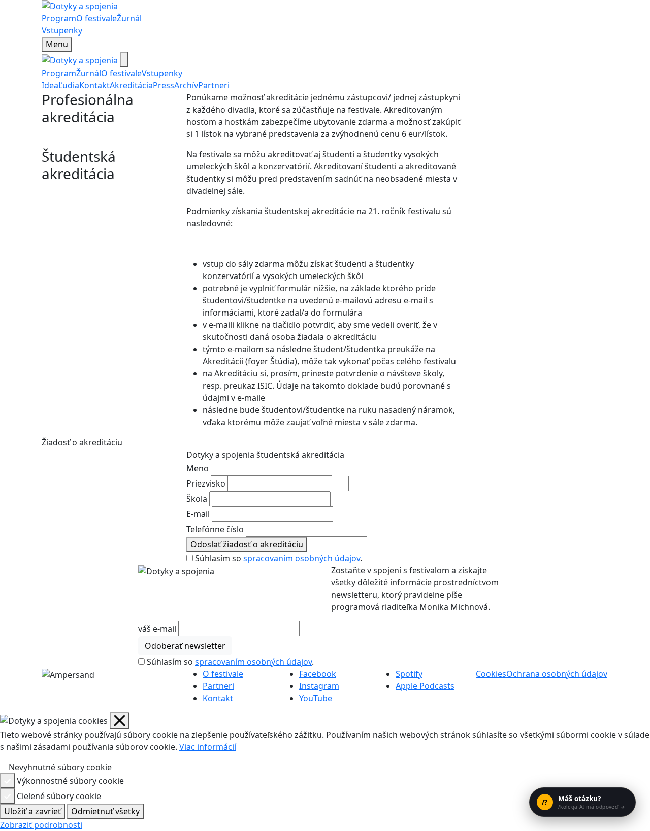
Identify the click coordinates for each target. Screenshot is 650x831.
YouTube (315, 698)
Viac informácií (207, 746)
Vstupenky (62, 30)
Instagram (319, 685)
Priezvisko (205, 483)
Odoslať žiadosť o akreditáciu (246, 544)
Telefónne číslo (215, 529)
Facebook (317, 673)
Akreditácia (131, 85)
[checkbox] (4, 767)
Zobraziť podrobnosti (41, 824)
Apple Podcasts (425, 685)
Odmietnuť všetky (105, 811)
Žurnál (129, 18)
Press (163, 85)
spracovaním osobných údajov (301, 558)
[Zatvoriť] (124, 59)
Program (59, 18)
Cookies (491, 673)
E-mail (198, 514)
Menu (57, 44)
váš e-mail (157, 628)
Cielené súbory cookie (59, 796)
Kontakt (94, 85)
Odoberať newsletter (185, 645)
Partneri (214, 85)
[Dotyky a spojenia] (325, 6)
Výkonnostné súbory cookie (70, 780)
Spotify (409, 673)
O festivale (96, 18)
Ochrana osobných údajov (556, 673)
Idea (50, 85)
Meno (197, 468)
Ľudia (68, 85)
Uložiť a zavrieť (32, 811)
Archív (186, 85)
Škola (196, 498)
